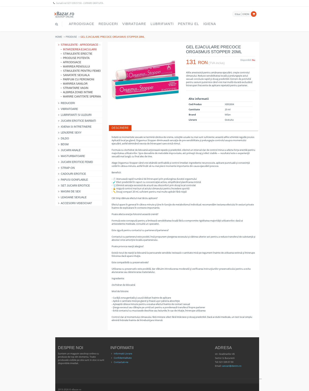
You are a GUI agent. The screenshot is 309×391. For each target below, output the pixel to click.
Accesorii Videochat (76, 203)
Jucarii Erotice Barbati (78, 120)
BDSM (65, 144)
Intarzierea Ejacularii (80, 49)
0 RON (245, 14)
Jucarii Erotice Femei (77, 161)
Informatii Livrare (123, 353)
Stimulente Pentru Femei (81, 70)
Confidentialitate (123, 357)
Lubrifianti (162, 24)
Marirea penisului (76, 66)
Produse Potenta (76, 57)
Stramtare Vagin (75, 87)
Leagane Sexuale (74, 197)
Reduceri (108, 24)
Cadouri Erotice (73, 173)
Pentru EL (188, 24)
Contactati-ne (121, 362)
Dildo (65, 138)
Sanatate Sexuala (76, 75)
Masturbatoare (73, 156)
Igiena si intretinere (76, 126)
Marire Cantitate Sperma (81, 96)
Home (58, 37)
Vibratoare (134, 24)
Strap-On (68, 167)
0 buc (238, 14)
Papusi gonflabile (74, 179)
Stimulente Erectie (77, 53)
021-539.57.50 (74, 3)
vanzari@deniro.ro (231, 365)
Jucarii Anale (71, 150)
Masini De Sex (71, 191)
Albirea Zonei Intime (78, 92)
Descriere (120, 127)
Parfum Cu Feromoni (78, 79)
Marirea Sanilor (75, 83)
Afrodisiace (81, 24)
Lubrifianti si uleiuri (76, 114)
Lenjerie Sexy (71, 132)
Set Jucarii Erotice (75, 185)
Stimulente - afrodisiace (79, 44)
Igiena (209, 24)
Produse (71, 37)
